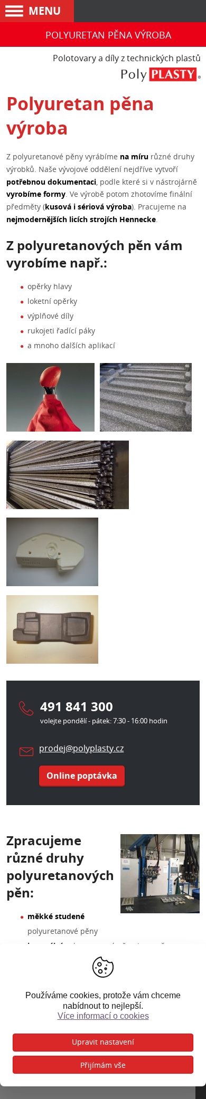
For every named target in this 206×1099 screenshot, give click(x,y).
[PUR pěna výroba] (52, 661)
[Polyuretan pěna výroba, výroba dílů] (146, 429)
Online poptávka (81, 775)
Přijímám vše (103, 1065)
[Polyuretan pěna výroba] (50, 429)
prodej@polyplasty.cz (81, 748)
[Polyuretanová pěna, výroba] (52, 583)
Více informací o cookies (103, 1015)
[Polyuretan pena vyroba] (67, 506)
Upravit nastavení (103, 1042)
